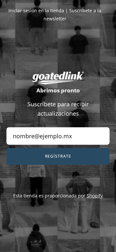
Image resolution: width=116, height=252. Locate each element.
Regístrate (58, 156)
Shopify (95, 196)
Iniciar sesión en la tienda (36, 10)
